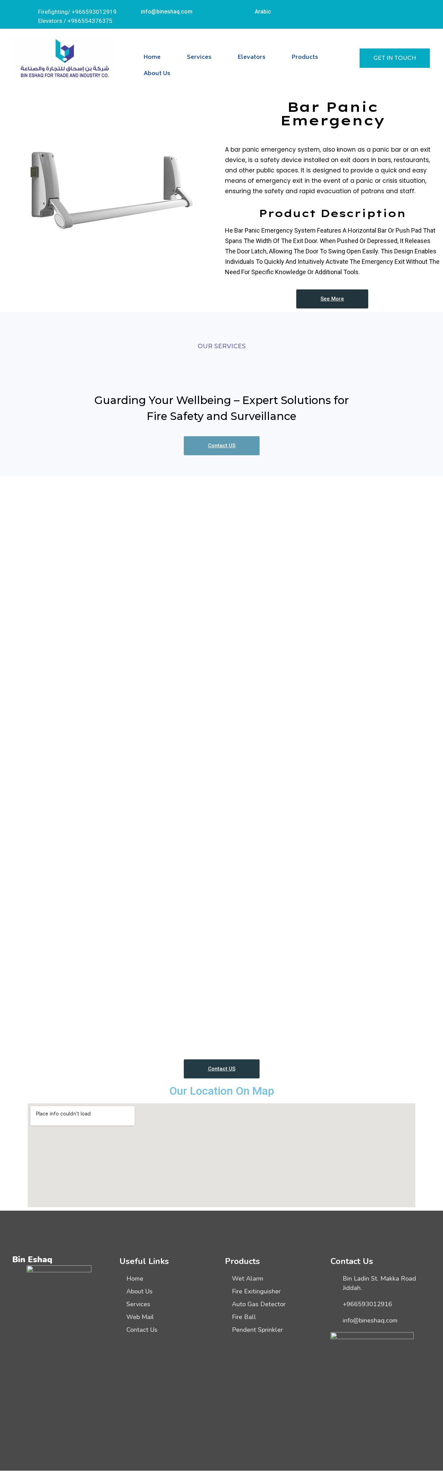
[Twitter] (360, 10)
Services (199, 57)
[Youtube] (398, 10)
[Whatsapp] (379, 10)
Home (152, 57)
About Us (157, 74)
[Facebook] (341, 10)
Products (305, 57)
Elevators (251, 57)
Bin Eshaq (32, 1259)
